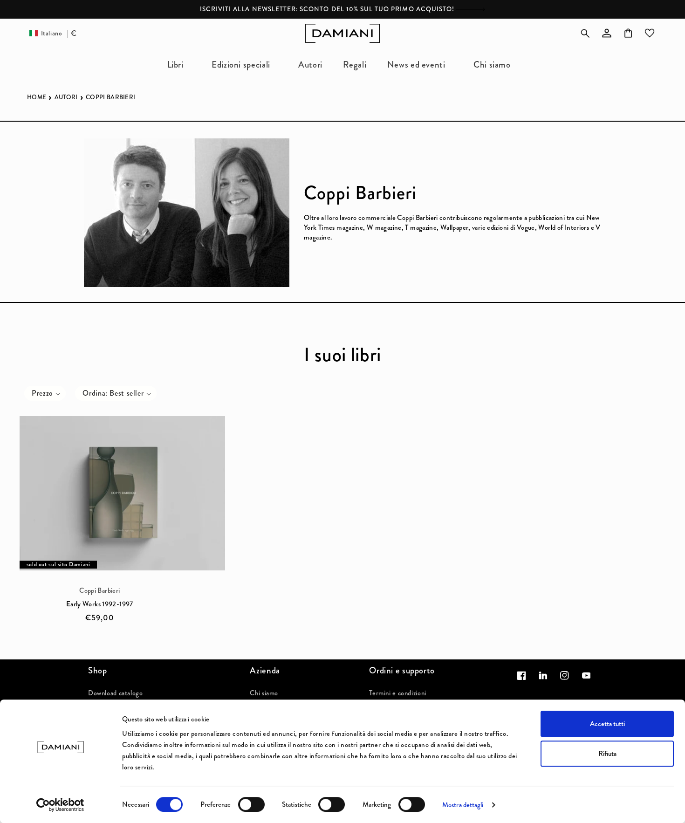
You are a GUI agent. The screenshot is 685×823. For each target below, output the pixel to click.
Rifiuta (607, 753)
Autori (66, 97)
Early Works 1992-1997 (99, 604)
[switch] (251, 804)
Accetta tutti (607, 724)
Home (36, 97)
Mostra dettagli (463, 805)
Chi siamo (264, 693)
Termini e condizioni (397, 693)
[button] (179, 64)
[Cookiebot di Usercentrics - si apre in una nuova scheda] (60, 805)
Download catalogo (115, 693)
